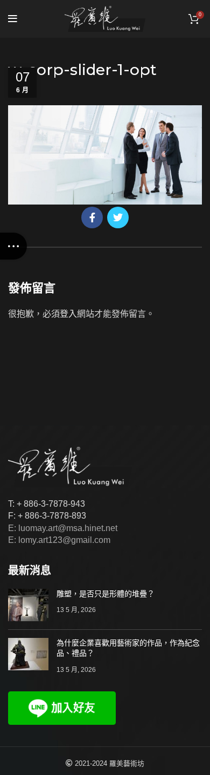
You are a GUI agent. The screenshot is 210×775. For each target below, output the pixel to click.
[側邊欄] (13, 246)
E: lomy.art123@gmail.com (59, 540)
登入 (68, 313)
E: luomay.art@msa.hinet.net (62, 528)
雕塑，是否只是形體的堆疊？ (106, 594)
